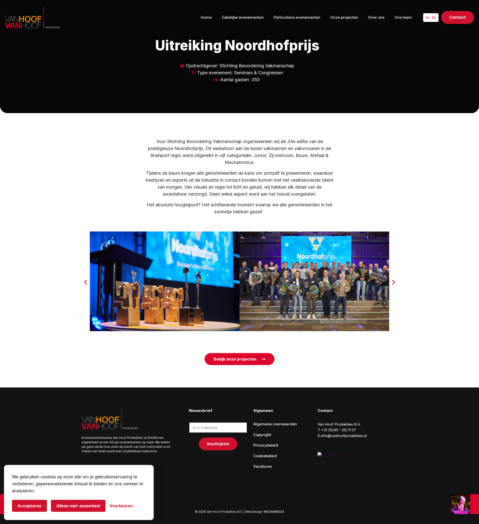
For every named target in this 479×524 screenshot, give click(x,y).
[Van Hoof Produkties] (32, 17)
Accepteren (29, 505)
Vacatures (262, 466)
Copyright (262, 434)
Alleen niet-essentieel (78, 505)
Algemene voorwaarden (275, 424)
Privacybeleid (265, 445)
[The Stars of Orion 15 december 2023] (464, 504)
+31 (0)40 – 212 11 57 (338, 430)
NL (428, 17)
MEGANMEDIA (274, 512)
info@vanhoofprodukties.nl (344, 435)
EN (434, 17)
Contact (457, 17)
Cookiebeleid (265, 455)
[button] (85, 282)
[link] (338, 454)
